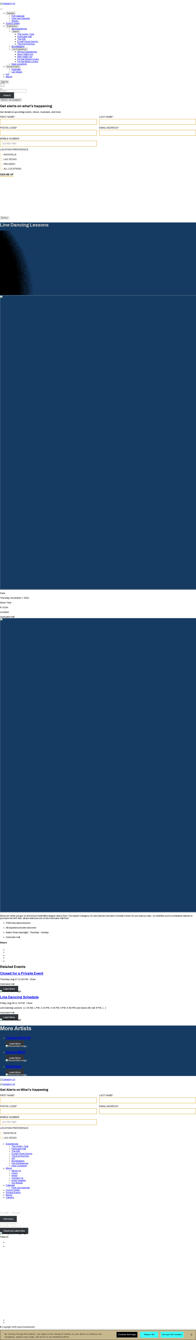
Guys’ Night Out (25, 54)
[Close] (191, 1335)
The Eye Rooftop (26, 44)
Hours (14, 1173)
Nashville (16, 69)
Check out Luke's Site (14, 1231)
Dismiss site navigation (11, 100)
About (9, 1168)
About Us (16, 1170)
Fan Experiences (20, 49)
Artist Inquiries (18, 1180)
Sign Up (4, 82)
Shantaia (13, 1066)
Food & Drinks (13, 23)
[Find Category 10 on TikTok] (42, 1320)
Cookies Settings (127, 1335)
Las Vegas (16, 72)
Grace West (15, 1052)
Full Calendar (18, 16)
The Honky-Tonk (25, 34)
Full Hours (8, 1219)
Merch (9, 77)
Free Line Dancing (20, 18)
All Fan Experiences (27, 52)
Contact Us (17, 1178)
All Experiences (19, 29)
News (14, 1175)
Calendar (10, 13)
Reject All (149, 1335)
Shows (14, 21)
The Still (21, 39)
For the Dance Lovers (28, 59)
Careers (10, 1197)
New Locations (19, 64)
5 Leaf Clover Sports (27, 41)
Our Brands (17, 1183)
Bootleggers (17, 46)
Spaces (16, 31)
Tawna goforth (18, 1038)
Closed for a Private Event (21, 973)
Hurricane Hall (24, 36)
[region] (98, 1335)
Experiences (12, 26)
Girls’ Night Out (24, 56)
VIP (7, 74)
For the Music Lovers (27, 61)
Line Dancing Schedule (19, 997)
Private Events (13, 67)
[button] (7, 961)
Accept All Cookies (172, 1335)
